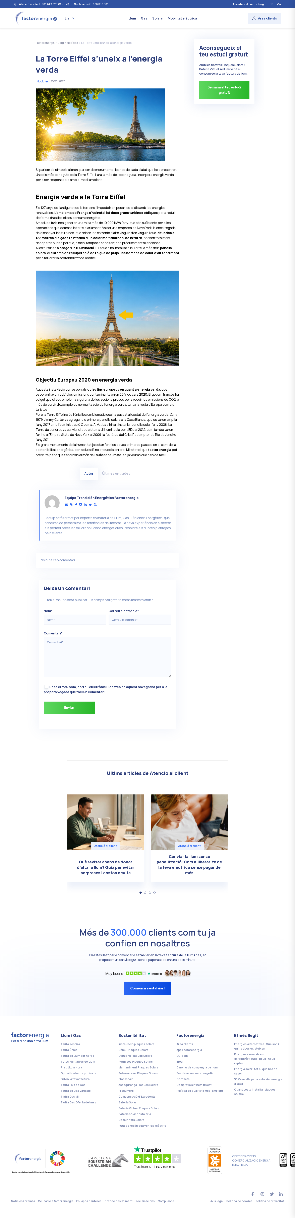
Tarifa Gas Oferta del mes (78, 1102)
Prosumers (126, 1091)
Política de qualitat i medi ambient (199, 1091)
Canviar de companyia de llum (197, 1067)
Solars (157, 18)
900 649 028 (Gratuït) (55, 4)
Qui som (182, 1056)
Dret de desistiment (118, 1201)
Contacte (183, 1079)
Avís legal (216, 1201)
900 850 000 (101, 4)
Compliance (166, 1201)
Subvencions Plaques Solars (138, 1073)
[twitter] (90, 504)
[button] (140, 893)
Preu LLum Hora (71, 1067)
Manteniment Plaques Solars (138, 1067)
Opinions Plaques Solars (135, 1056)
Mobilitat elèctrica (182, 18)
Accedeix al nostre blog (248, 4)
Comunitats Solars (131, 1120)
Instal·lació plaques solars (136, 1044)
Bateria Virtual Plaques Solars (139, 1108)
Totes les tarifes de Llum (78, 1061)
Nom (48, 611)
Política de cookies (239, 1201)
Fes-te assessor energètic (195, 1073)
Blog (179, 1061)
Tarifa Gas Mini (71, 1096)
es (271, 4)
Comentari (53, 633)
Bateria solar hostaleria (134, 1114)
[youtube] (95, 504)
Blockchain (125, 1079)
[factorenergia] (35, 18)
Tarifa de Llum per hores (77, 1056)
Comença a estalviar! (147, 988)
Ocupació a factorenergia (55, 1201)
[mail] (66, 504)
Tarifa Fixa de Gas (73, 1085)
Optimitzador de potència (78, 1073)
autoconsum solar (111, 455)
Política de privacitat (269, 1201)
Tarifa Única (69, 1050)
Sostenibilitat (132, 1035)
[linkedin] (85, 504)
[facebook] (76, 504)
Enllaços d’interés (89, 1201)
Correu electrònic (124, 611)
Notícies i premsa (23, 1201)
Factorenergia (190, 1035)
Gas (144, 18)
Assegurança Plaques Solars (138, 1085)
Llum (132, 18)
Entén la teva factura (75, 1079)
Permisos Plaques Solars (135, 1061)
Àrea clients (267, 18)
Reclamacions (145, 1201)
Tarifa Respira (70, 1044)
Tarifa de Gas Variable (76, 1091)
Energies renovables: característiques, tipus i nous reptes (254, 1058)
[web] (71, 504)
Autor (89, 473)
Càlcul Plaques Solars (133, 1050)
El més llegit (246, 1035)
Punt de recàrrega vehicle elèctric (142, 1126)
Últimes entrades (116, 473)
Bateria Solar (127, 1102)
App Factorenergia (189, 1050)
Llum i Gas (71, 1035)
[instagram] (80, 504)
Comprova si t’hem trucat (194, 1085)
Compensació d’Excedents (137, 1096)
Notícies (43, 81)
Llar (68, 18)
